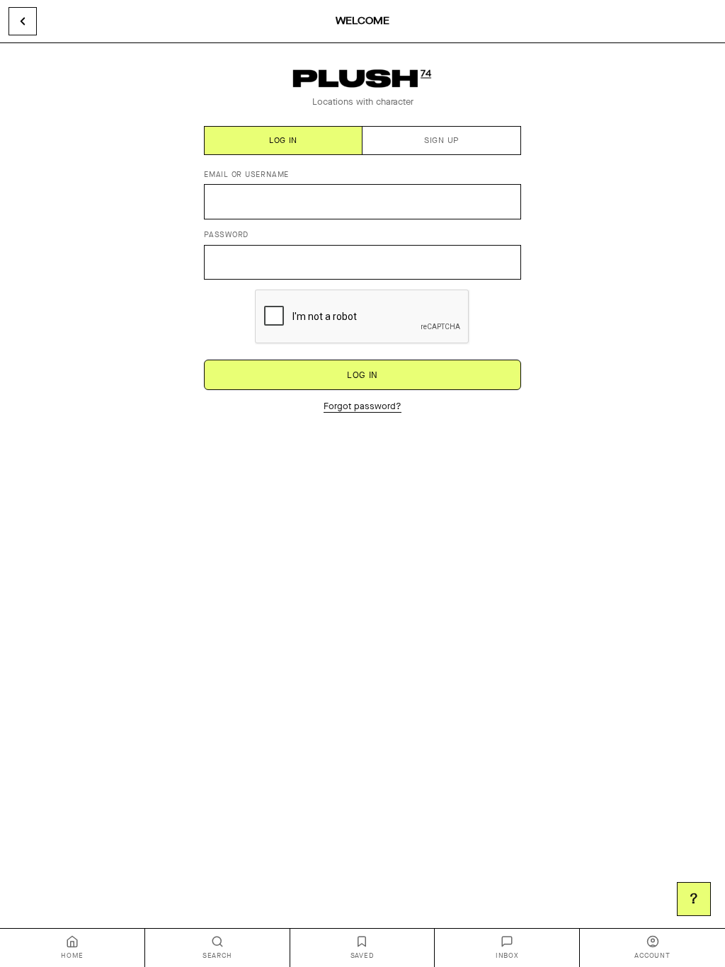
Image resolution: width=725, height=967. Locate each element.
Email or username (246, 174)
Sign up (441, 140)
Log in (283, 140)
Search (217, 955)
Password (226, 234)
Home (72, 955)
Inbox (507, 955)
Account (652, 955)
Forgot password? (362, 406)
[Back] (22, 21)
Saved (362, 955)
